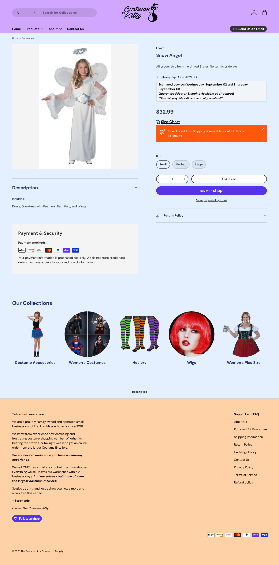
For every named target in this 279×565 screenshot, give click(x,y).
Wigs (191, 362)
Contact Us (75, 29)
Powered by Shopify (52, 551)
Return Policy (243, 445)
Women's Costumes (87, 362)
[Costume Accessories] (35, 334)
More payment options (211, 200)
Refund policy (243, 482)
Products (32, 29)
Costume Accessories (35, 362)
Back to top (139, 391)
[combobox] (54, 12)
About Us (240, 422)
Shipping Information (248, 437)
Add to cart (229, 179)
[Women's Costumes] (87, 334)
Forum (160, 48)
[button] (264, 12)
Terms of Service (245, 475)
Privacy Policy (243, 467)
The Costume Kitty (31, 551)
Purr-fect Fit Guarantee (250, 429)
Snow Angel (28, 38)
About (53, 29)
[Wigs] (191, 334)
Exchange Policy (245, 452)
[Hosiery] (139, 334)
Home (16, 29)
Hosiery (139, 362)
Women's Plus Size (244, 362)
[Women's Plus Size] (244, 334)
